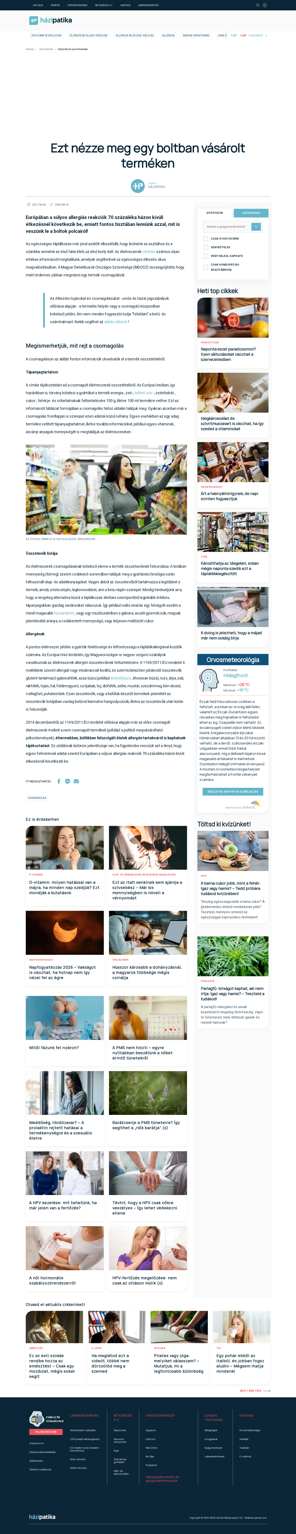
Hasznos (125, 5)
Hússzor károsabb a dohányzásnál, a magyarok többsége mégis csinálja (147, 972)
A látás (97, 1348)
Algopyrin (151, 1430)
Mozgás (159, 1348)
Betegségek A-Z (103, 5)
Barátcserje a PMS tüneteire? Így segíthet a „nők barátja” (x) (146, 1125)
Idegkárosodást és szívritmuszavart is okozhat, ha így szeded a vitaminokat (232, 423)
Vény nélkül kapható (227, 256)
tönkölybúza (121, 678)
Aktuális (38, 5)
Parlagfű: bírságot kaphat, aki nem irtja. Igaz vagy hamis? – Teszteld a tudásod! (232, 993)
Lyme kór (224, 35)
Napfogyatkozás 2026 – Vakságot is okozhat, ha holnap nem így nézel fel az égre (62, 972)
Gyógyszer (215, 212)
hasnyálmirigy (212, 487)
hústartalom (64, 613)
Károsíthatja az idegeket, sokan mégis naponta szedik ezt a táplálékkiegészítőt (230, 568)
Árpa (116, 1450)
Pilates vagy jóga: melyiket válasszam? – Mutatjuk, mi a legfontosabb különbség (178, 1363)
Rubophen (151, 1465)
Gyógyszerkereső (77, 5)
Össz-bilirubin (78, 1459)
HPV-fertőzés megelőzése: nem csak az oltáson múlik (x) (144, 1280)
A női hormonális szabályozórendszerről (52, 1280)
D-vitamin (36, 874)
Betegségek (211, 1430)
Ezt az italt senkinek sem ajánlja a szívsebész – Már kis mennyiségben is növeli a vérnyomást (147, 890)
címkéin (149, 251)
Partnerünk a (234, 807)
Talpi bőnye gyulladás (120, 1461)
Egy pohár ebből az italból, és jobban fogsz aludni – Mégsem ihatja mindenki (240, 1363)
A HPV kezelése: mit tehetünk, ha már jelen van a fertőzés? (63, 1205)
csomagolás (37, 797)
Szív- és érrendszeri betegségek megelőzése (144, 874)
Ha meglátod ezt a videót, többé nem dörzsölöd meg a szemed (110, 1363)
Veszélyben (120, 959)
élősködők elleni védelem (88, 35)
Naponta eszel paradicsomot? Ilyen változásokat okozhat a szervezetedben (228, 354)
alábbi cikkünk (115, 321)
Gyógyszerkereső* (160, 1415)
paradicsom (210, 342)
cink (204, 556)
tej (218, 1348)
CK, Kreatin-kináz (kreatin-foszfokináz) (85, 1449)
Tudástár (244, 1447)
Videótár (244, 1439)
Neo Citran (151, 1447)
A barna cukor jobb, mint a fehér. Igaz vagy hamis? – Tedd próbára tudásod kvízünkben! (230, 888)
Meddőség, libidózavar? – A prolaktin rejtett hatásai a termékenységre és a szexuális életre (60, 1130)
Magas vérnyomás (196, 35)
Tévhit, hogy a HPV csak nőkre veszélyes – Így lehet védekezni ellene (144, 1208)
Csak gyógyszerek (225, 238)
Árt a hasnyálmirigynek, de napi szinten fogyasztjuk (229, 496)
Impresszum (36, 1443)
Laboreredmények (148, 5)
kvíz (204, 875)
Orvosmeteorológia (46, 35)
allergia (168, 35)
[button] (85, 1417)
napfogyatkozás (41, 959)
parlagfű (208, 981)
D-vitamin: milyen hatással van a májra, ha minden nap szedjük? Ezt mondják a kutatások (64, 887)
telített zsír (143, 393)
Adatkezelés (36, 1460)
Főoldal (30, 49)
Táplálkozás (46, 49)
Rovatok (55, 5)
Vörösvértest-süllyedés (83, 1430)
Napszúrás (120, 1430)
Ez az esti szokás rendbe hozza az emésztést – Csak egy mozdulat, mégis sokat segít (52, 1366)
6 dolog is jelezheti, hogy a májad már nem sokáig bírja (231, 635)
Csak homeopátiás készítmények (225, 267)
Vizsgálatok (211, 1439)
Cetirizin (150, 1439)
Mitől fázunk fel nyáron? (54, 1047)
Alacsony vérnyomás (120, 1440)
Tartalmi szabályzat (40, 1469)
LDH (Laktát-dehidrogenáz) (85, 1439)
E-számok (245, 1456)
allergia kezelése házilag (135, 35)
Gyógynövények (213, 1447)
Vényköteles (220, 247)
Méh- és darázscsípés (121, 1472)
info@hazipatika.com (255, 1517)
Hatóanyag (251, 212)
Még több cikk (250, 1391)
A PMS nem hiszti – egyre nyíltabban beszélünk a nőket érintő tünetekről (142, 1053)
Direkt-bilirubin (78, 1467)
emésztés (36, 1348)
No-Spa (150, 1456)
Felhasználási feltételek (42, 1452)
